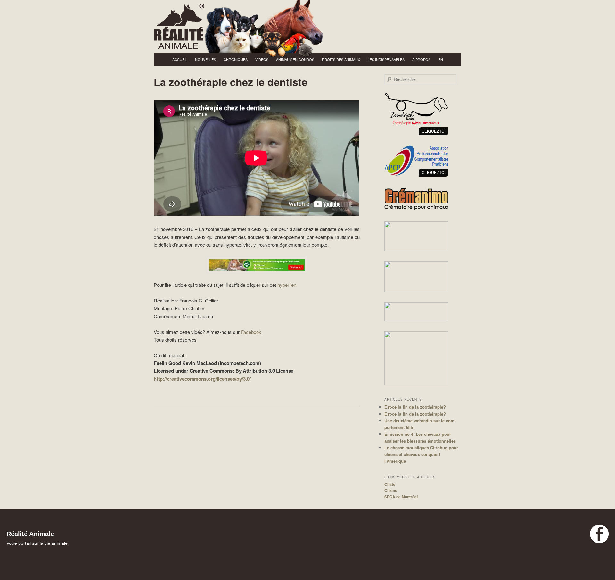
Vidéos (261, 59)
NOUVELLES (205, 59)
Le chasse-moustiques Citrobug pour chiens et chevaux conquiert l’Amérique (421, 454)
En (440, 59)
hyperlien (286, 284)
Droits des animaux (341, 59)
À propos (421, 59)
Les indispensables (386, 59)
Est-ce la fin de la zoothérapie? (415, 407)
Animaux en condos (295, 59)
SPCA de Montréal (401, 497)
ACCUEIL (179, 59)
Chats (389, 484)
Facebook (251, 331)
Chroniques (236, 59)
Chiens (390, 490)
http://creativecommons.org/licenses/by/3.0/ (202, 378)
